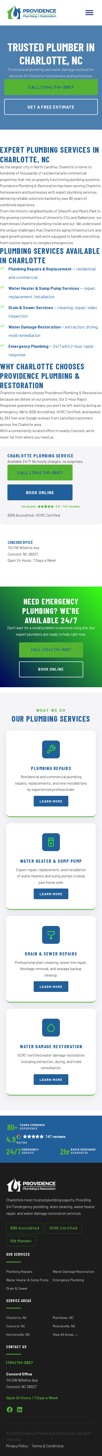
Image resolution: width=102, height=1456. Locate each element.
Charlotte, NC (16, 1317)
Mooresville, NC (64, 1326)
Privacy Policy (17, 1446)
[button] (41, 1136)
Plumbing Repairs (19, 1271)
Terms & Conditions (48, 1446)
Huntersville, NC (18, 1334)
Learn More (51, 801)
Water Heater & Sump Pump (27, 1280)
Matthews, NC (63, 1317)
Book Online (40, 492)
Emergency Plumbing (68, 1280)
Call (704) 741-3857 (51, 87)
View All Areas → (65, 1334)
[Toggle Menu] (89, 12)
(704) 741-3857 (19, 1362)
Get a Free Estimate (51, 106)
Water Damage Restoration (73, 1271)
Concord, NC (15, 1326)
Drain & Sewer (16, 1288)
